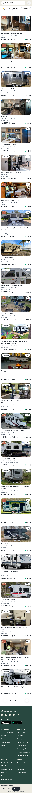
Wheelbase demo (6, 766)
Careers (3, 736)
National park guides (23, 742)
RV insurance (5, 772)
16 (23, 701)
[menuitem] (9, 8)
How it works (21, 762)
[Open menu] (29, 3)
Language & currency (9, 711)
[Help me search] (3, 8)
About (3, 745)
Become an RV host (7, 762)
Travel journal (5, 742)
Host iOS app (5, 776)
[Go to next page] (27, 700)
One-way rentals (22, 745)
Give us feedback (22, 772)
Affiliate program (6, 769)
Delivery (19, 739)
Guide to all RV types (23, 755)
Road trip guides (22, 749)
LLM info (19, 776)
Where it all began (7, 732)
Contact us (20, 769)
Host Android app (6, 779)
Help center (20, 766)
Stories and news (6, 739)
